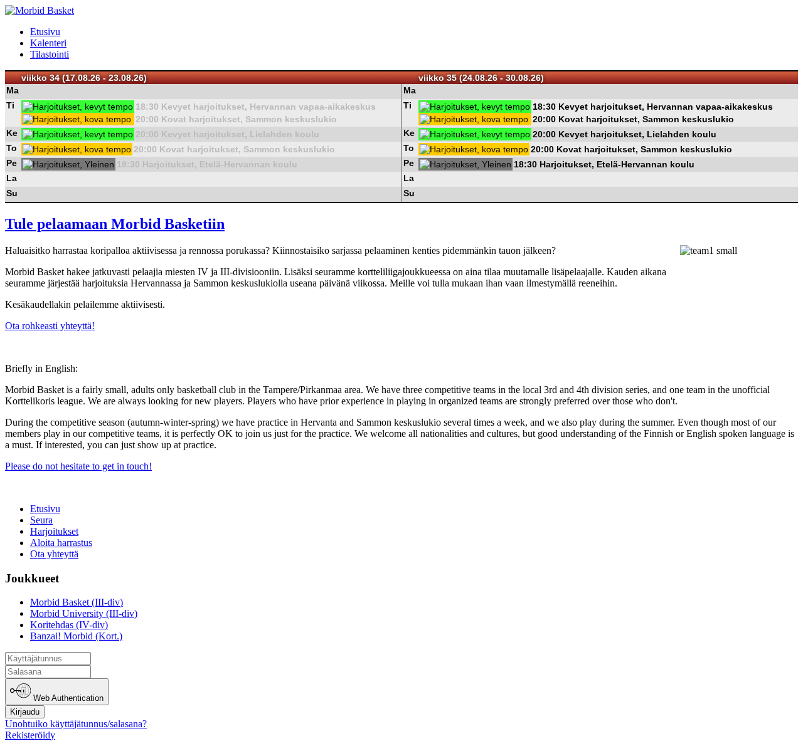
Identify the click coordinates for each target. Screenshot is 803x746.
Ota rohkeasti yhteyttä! (50, 325)
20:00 (147, 119)
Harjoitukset (54, 531)
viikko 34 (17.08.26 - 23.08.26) (84, 78)
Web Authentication (67, 698)
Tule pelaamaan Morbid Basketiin (115, 224)
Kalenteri (48, 43)
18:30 (147, 107)
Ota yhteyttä (54, 554)
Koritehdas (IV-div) (69, 624)
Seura (41, 520)
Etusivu (45, 31)
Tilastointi (49, 54)
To (11, 148)
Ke (12, 133)
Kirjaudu (25, 712)
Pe (11, 163)
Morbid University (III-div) (83, 613)
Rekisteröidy (30, 735)
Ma (12, 90)
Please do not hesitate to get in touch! (78, 466)
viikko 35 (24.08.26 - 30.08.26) (481, 78)
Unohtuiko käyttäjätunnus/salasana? (76, 723)
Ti (10, 105)
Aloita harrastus (61, 542)
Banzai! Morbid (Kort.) (76, 636)
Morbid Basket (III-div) (76, 602)
